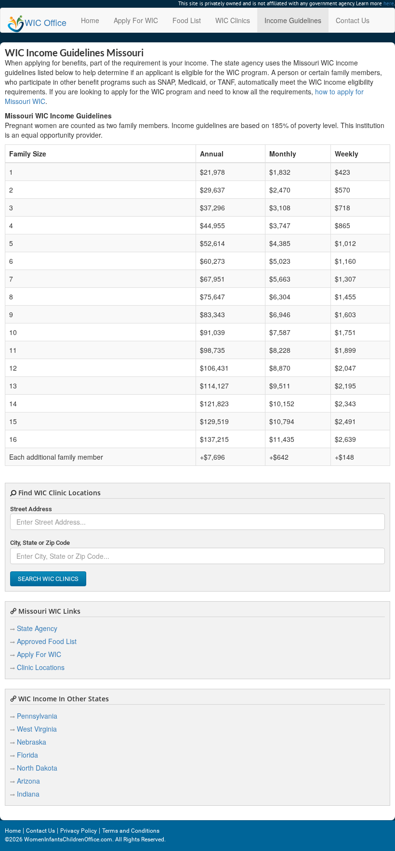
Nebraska (31, 742)
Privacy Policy (78, 831)
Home (90, 20)
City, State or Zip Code (40, 542)
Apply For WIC (136, 20)
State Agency (37, 628)
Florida (27, 755)
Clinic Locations (41, 667)
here (388, 3)
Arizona (28, 781)
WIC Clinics (232, 20)
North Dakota (37, 768)
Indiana (28, 794)
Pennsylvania (37, 716)
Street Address (31, 509)
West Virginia (37, 729)
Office (45, 22)
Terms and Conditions (130, 831)
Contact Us (352, 20)
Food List (186, 20)
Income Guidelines (292, 20)
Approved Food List (47, 641)
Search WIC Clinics (48, 578)
